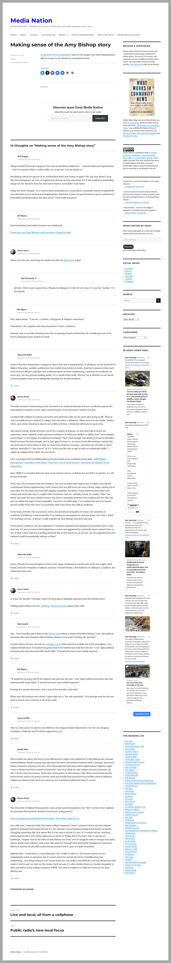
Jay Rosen (129, 796)
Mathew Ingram (131, 815)
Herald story (54, 633)
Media (13, 59)
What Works (130, 873)
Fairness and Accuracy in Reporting (139, 781)
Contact (34, 35)
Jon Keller (129, 804)
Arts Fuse (129, 741)
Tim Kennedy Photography (135, 862)
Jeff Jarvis (129, 799)
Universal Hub (130, 870)
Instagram (129, 282)
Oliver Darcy (130, 839)
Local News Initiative (148, 133)
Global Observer (131, 786)
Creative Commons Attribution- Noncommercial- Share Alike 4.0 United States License (140, 155)
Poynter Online (131, 847)
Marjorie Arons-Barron (134, 812)
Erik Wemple (130, 778)
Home (13, 35)
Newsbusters (130, 833)
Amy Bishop (15, 62)
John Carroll (130, 802)
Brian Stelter (130, 749)
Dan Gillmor (130, 770)
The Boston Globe (130, 136)
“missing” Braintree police (53, 606)
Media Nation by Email (128, 35)
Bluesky (128, 271)
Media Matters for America (135, 823)
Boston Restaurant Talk (134, 746)
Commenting (48, 35)
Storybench (129, 854)
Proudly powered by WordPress (35, 952)
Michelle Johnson (132, 828)
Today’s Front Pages (133, 865)
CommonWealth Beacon (134, 762)
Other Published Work (82, 35)
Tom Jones (129, 868)
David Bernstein (131, 773)
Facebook (129, 268)
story (59, 731)
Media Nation (31, 20)
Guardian (25, 62)
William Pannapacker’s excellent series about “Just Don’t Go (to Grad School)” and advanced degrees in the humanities (59, 462)
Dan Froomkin (131, 767)
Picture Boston (131, 844)
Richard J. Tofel (131, 849)
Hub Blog (128, 789)
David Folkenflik (131, 775)
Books (62, 35)
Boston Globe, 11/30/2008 (135, 213)
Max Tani (129, 818)
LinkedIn (128, 279)
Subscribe (100, 118)
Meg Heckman (131, 825)
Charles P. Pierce (131, 752)
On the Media (130, 841)
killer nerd (69, 260)
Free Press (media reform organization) (141, 783)
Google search (54, 644)
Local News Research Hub (135, 807)
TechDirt (128, 860)
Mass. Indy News (105, 35)
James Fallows (130, 794)
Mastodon (129, 276)
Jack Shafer (129, 791)
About (23, 35)
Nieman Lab (130, 836)
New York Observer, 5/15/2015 (137, 202)
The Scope (129, 857)
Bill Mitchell (130, 744)
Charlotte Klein (131, 757)
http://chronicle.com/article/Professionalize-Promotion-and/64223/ (44, 818)
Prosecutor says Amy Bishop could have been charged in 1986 (40, 232)
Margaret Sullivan (132, 810)
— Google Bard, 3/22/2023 (133, 187)
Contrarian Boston (132, 765)
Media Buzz (129, 820)
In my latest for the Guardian (54, 54)
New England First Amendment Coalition (141, 831)
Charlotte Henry (131, 754)
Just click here (135, 64)
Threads (128, 274)
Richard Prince (131, 852)
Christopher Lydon (132, 760)
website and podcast (131, 123)
